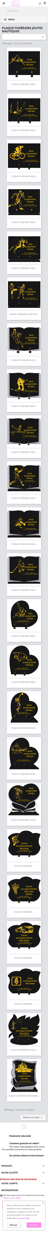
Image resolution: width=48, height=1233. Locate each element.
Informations (9, 1190)
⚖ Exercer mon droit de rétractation (18, 1179)
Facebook (24, 1126)
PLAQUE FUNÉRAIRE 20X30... (24, 84)
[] (45, 12)
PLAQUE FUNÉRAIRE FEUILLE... (24, 1050)
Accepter (33, 1224)
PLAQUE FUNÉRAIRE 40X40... (24, 682)
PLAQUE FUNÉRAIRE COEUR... (24, 820)
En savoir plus (23, 1218)
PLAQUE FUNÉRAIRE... (24, 866)
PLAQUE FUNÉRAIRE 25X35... (24, 130)
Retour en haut (33, 1117)
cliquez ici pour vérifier (12, 1198)
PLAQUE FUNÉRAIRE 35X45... (24, 452)
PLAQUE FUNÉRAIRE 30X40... (24, 176)
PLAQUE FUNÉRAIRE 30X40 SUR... (24, 314)
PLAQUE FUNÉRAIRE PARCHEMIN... (24, 1096)
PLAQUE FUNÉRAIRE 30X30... (24, 636)
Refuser (13, 1224)
